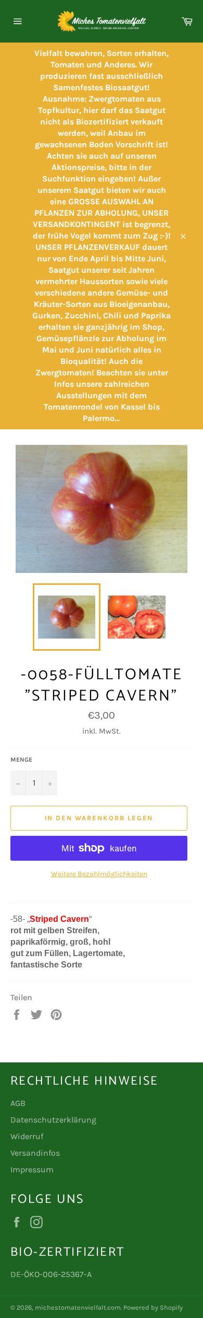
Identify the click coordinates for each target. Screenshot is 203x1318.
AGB (18, 1103)
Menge (21, 759)
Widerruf (26, 1136)
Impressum (32, 1169)
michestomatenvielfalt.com (78, 1307)
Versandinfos (35, 1153)
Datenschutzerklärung (53, 1120)
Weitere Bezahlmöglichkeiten (99, 874)
